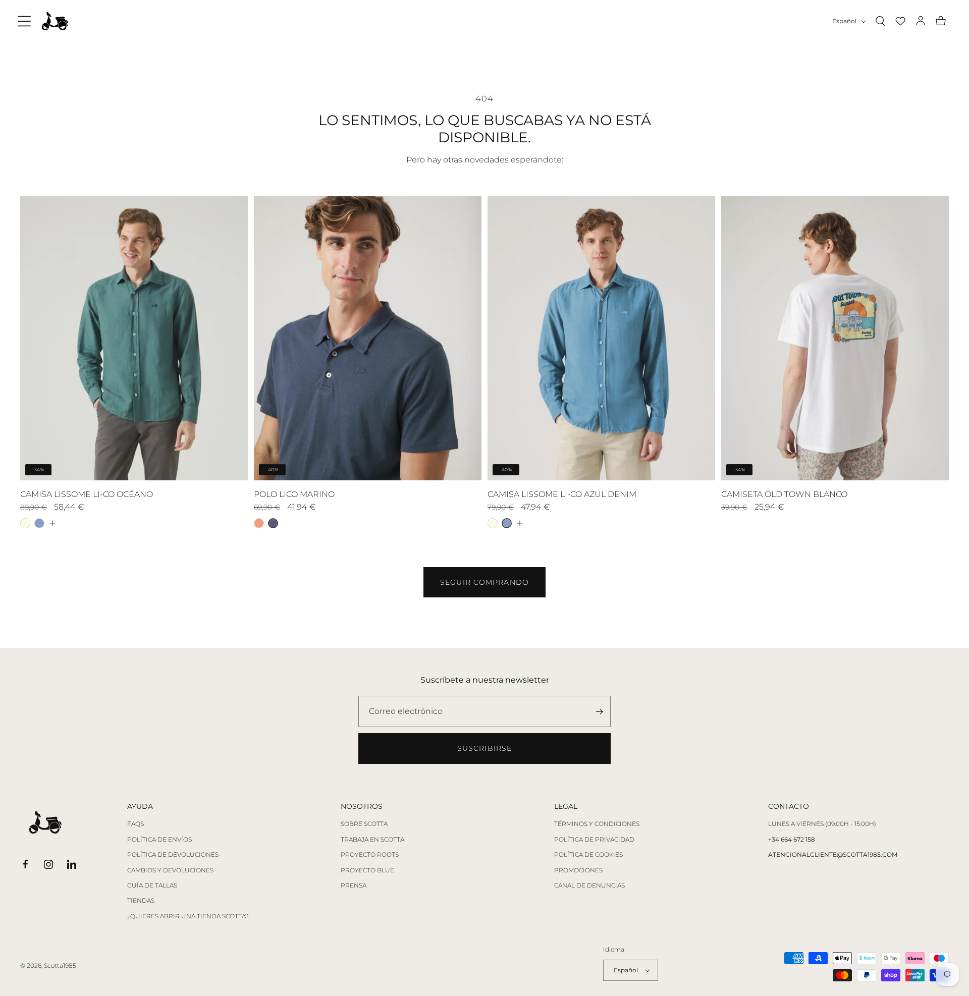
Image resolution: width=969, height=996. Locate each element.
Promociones (578, 870)
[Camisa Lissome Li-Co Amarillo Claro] (25, 523)
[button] (24, 21)
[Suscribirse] (599, 711)
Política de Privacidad (594, 839)
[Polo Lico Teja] (259, 523)
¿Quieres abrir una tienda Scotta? (188, 916)
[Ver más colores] (52, 523)
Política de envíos (159, 839)
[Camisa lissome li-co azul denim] (39, 523)
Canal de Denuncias (589, 885)
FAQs (135, 823)
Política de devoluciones (173, 854)
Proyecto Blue (367, 870)
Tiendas (140, 900)
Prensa (353, 885)
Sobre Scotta (364, 823)
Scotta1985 (60, 965)
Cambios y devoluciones (170, 870)
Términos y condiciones (596, 823)
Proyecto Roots (370, 854)
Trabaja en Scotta (372, 839)
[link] (484, 582)
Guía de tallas (152, 885)
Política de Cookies (588, 854)
